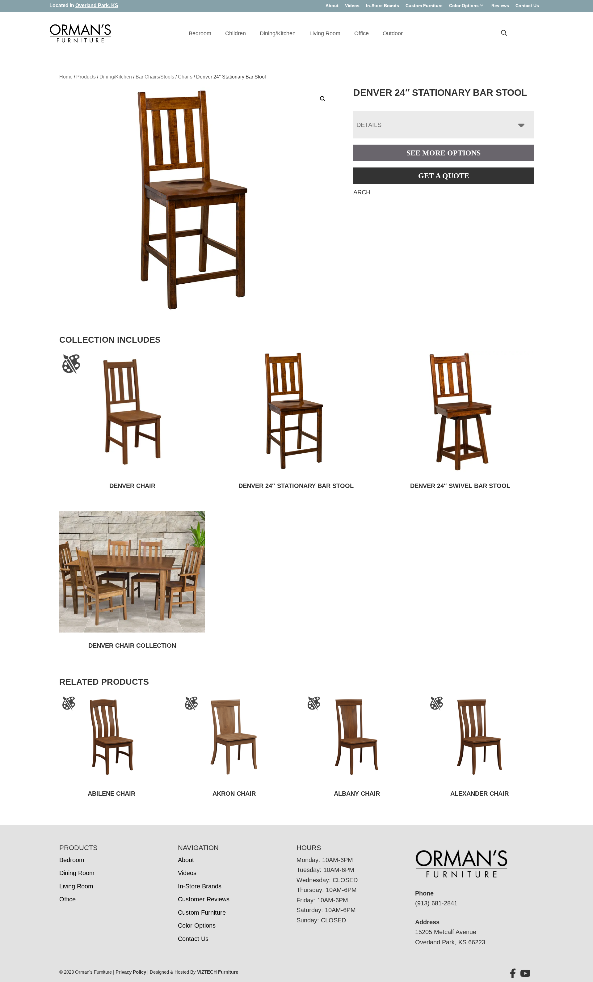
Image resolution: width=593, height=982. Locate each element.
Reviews (500, 5)
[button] (322, 98)
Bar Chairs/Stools (155, 76)
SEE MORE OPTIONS (443, 153)
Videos (352, 5)
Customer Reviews (203, 899)
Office (361, 33)
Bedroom (200, 33)
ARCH (361, 192)
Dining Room (77, 873)
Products (86, 76)
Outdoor (393, 33)
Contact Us (527, 5)
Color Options (464, 5)
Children (235, 33)
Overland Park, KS (96, 5)
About (332, 5)
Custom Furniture (424, 5)
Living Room (324, 33)
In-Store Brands (382, 5)
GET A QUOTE (443, 176)
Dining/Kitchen (278, 33)
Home (66, 76)
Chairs (185, 76)
